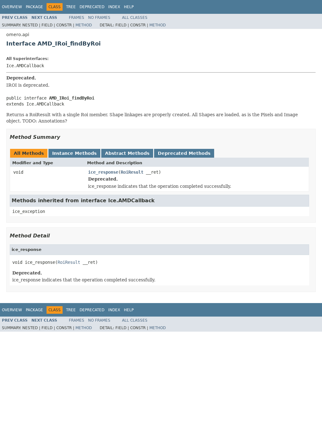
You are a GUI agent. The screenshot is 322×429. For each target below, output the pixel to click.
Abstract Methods (127, 153)
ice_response (103, 172)
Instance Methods (74, 153)
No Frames (99, 17)
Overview (12, 7)
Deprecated (92, 7)
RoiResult (132, 172)
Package (34, 7)
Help (129, 7)
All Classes (134, 17)
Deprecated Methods (184, 153)
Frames (76, 17)
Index (114, 7)
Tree (71, 7)
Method (83, 25)
